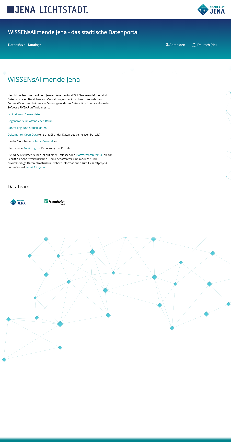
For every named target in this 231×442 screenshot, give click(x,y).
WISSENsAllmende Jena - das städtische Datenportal (73, 32)
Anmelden (177, 45)
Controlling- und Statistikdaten (27, 128)
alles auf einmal (43, 141)
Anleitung (30, 148)
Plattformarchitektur (89, 155)
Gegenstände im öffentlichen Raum (30, 121)
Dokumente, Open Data (23, 134)
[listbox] (209, 45)
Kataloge (34, 45)
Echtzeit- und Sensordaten (24, 114)
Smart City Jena (35, 167)
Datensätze (16, 45)
